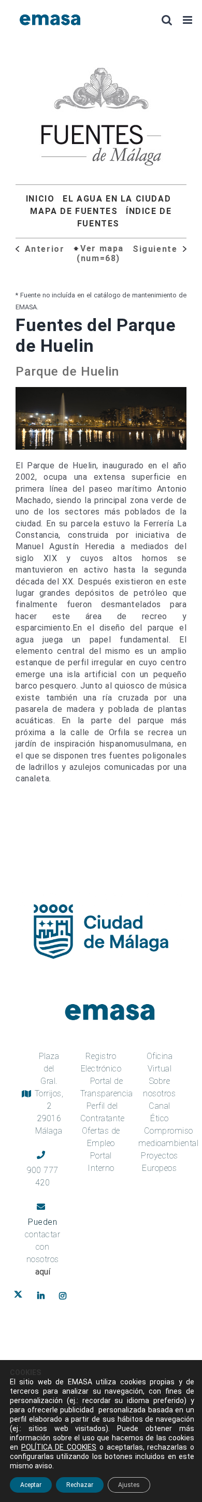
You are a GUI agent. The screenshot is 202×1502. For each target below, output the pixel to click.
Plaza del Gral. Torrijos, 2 (49, 1093)
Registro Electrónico (101, 1062)
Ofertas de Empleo (101, 1137)
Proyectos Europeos (159, 1162)
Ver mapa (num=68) (100, 253)
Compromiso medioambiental (168, 1137)
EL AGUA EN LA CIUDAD (117, 199)
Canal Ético (159, 1112)
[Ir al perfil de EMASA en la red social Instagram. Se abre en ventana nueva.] (65, 1295)
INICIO (40, 199)
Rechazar (79, 1485)
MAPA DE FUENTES (74, 211)
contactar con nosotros (43, 1253)
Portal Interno (101, 1162)
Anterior (43, 249)
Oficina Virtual (160, 1062)
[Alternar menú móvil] (188, 20)
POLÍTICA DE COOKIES (58, 1447)
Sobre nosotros (159, 1087)
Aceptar (30, 1485)
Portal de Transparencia (106, 1087)
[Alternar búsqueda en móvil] (167, 20)
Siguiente (156, 249)
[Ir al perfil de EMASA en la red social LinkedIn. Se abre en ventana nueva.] (43, 1295)
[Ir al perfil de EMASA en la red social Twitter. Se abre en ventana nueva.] (20, 1296)
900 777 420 (42, 1176)
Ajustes (129, 1485)
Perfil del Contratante (102, 1112)
